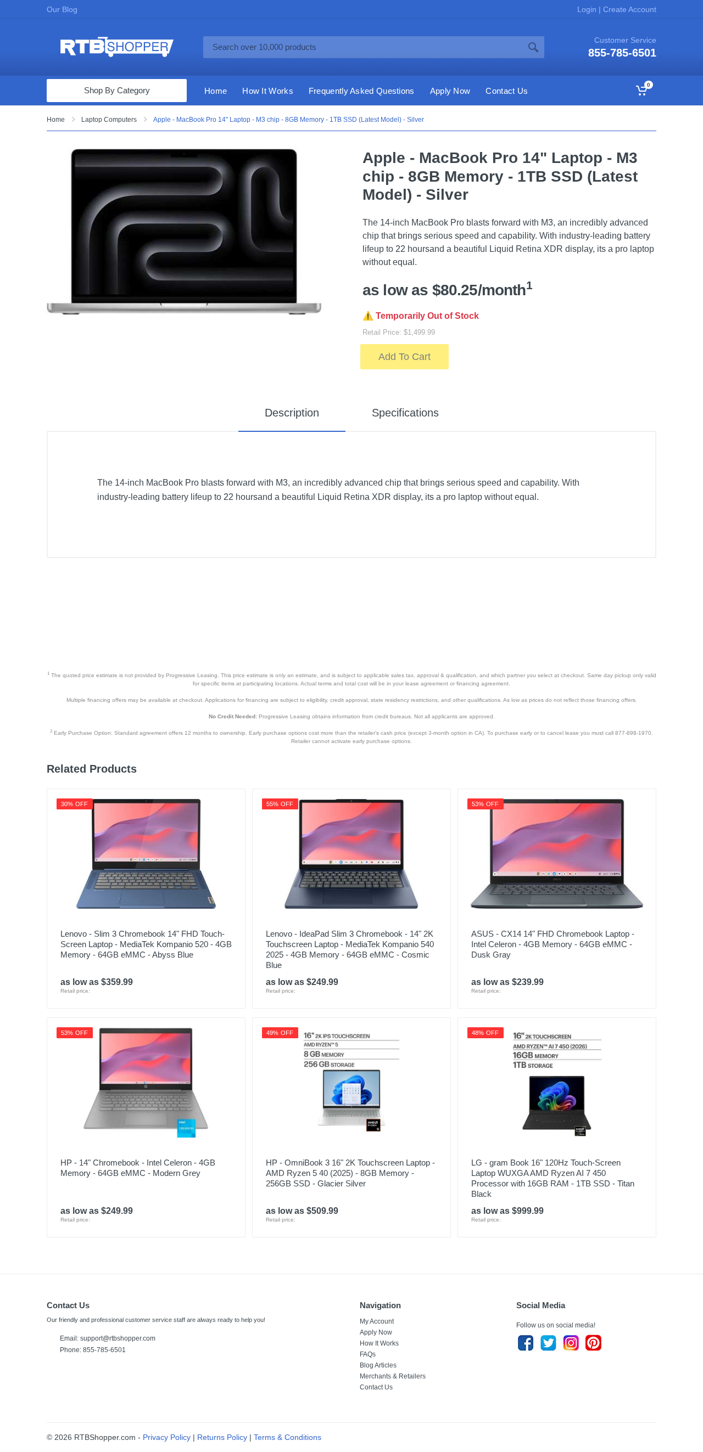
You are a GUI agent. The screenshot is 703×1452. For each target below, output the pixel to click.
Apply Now (376, 1332)
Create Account (628, 9)
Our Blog (62, 9)
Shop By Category (117, 90)
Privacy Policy (167, 1437)
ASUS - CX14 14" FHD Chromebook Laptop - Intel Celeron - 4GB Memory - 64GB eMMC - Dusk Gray (552, 944)
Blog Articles (378, 1365)
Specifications (405, 413)
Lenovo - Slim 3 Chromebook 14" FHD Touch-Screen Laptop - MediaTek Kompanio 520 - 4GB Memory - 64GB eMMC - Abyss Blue (146, 944)
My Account (377, 1321)
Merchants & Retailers (393, 1376)
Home (56, 119)
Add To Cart (404, 356)
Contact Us (376, 1387)
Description (292, 413)
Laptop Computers (109, 119)
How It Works (379, 1343)
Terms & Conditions (287, 1437)
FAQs (368, 1354)
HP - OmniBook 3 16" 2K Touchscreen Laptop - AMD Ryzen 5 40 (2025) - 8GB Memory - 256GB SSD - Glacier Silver (350, 1173)
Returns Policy (222, 1437)
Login (588, 9)
